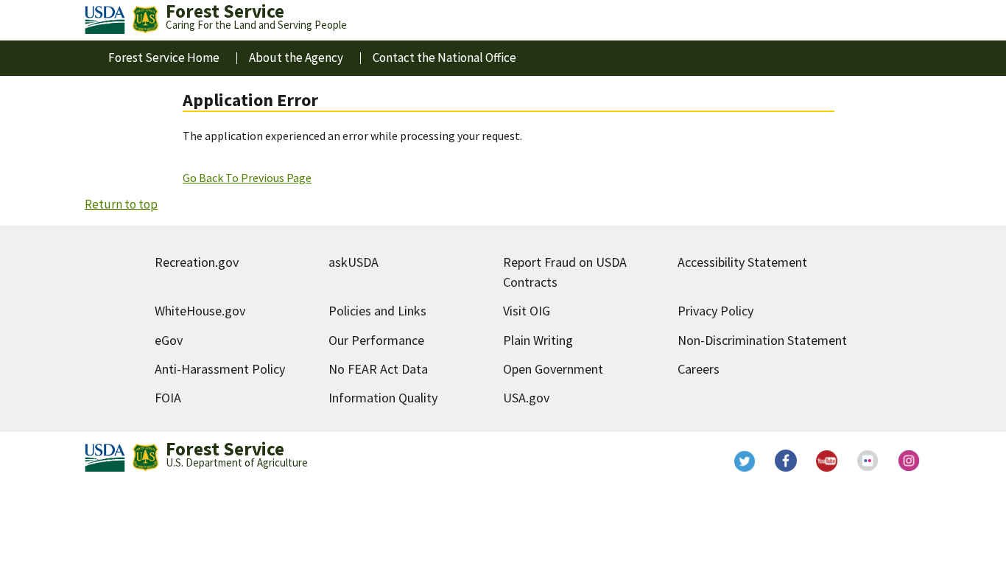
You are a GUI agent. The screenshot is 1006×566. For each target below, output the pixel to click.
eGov (169, 340)
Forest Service (225, 449)
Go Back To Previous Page (247, 177)
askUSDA (353, 262)
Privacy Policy (715, 310)
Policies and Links (377, 310)
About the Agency (296, 57)
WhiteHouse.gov (200, 310)
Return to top (121, 204)
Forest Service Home (163, 57)
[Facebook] (786, 460)
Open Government (553, 368)
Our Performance (376, 340)
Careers (699, 368)
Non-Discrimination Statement (762, 340)
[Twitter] (744, 460)
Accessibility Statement (742, 262)
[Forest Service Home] (145, 20)
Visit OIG (526, 310)
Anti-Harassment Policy (220, 368)
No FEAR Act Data (378, 368)
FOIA (168, 397)
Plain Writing (538, 340)
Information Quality (382, 397)
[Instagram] (909, 460)
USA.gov (526, 397)
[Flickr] (868, 460)
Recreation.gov (197, 262)
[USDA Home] (105, 20)
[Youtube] (827, 460)
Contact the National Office (444, 57)
